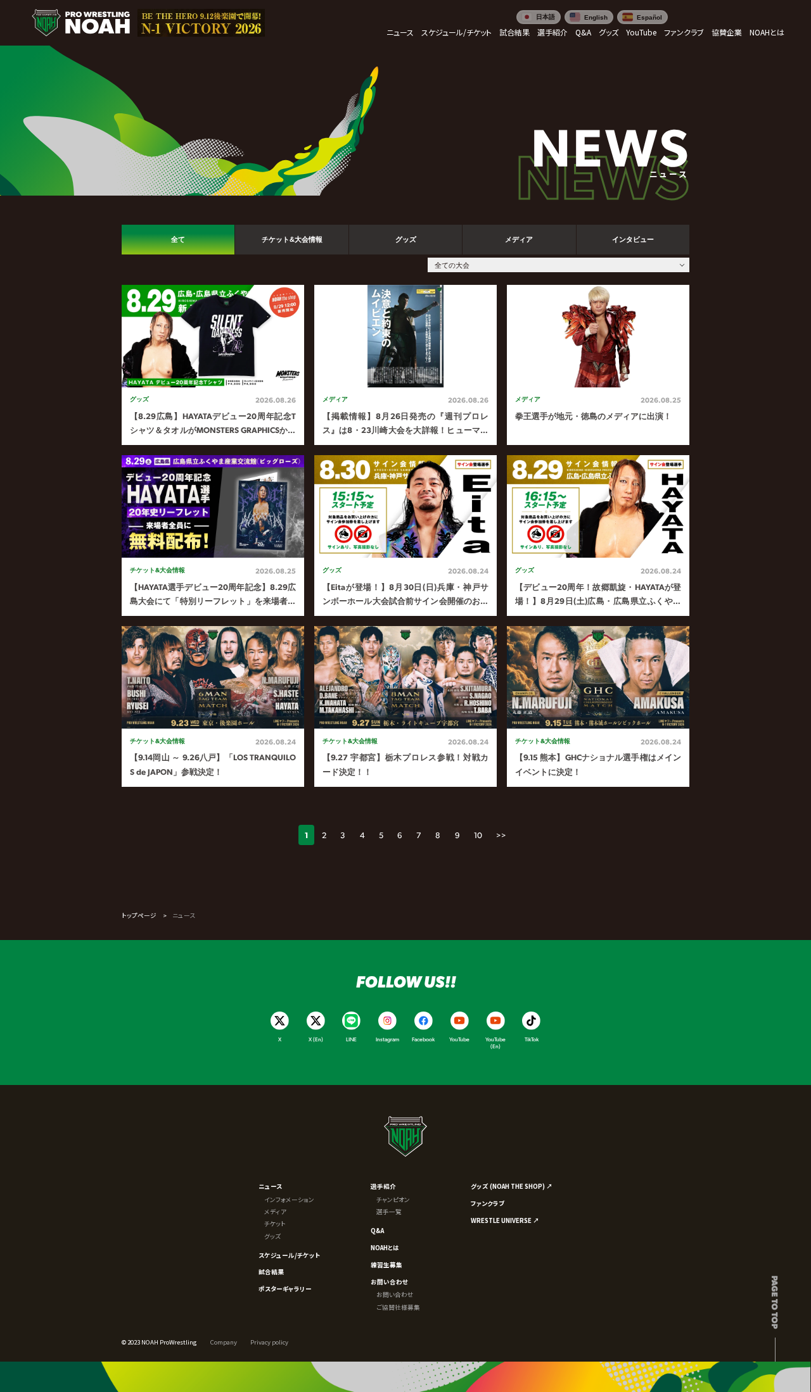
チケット (275, 1223)
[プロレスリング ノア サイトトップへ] (81, 23)
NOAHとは (385, 1247)
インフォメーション (289, 1199)
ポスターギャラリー (285, 1288)
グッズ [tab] (405, 239)
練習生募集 (386, 1264)
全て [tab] (178, 239)
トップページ (139, 915)
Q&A (377, 1230)
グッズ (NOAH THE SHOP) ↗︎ (511, 1186)
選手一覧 (389, 1211)
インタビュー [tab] (633, 239)
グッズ (272, 1236)
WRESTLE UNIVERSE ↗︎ (505, 1220)
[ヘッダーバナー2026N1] (201, 23)
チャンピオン (393, 1199)
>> (501, 835)
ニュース (270, 1186)
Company (223, 1342)
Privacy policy (269, 1342)
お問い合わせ (389, 1281)
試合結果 (271, 1271)
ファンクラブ (487, 1203)
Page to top (775, 1302)
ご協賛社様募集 (398, 1307)
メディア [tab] (519, 239)
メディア (275, 1211)
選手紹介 (383, 1186)
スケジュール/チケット (289, 1255)
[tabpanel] (405, 535)
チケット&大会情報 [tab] (292, 239)
